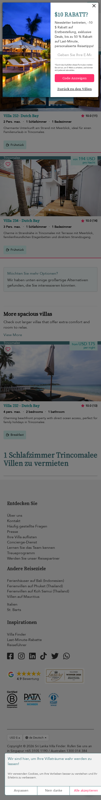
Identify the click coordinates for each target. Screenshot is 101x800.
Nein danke (53, 790)
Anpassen (21, 790)
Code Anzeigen (74, 78)
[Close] (94, 7)
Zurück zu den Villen (74, 89)
